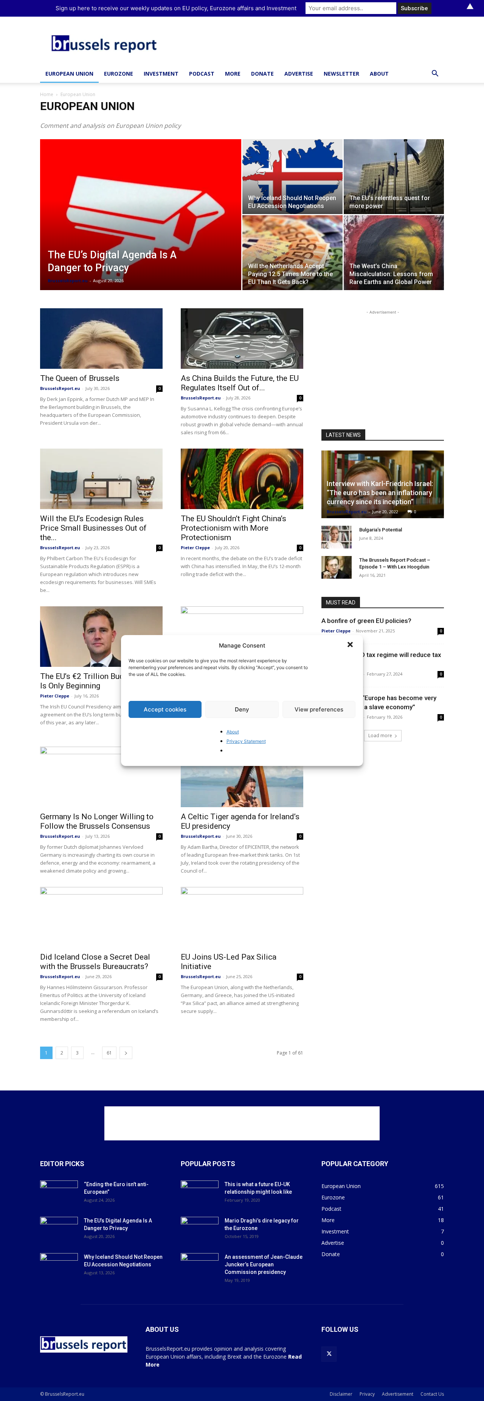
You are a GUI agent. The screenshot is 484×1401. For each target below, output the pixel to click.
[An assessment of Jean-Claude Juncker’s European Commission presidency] (200, 1266)
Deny (242, 709)
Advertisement (397, 1394)
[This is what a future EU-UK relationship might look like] (200, 1193)
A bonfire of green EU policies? (366, 620)
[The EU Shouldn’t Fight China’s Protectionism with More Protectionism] (242, 479)
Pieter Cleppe (195, 547)
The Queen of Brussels (79, 378)
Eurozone (118, 73)
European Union (69, 73)
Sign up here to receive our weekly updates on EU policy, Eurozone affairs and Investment (176, 8)
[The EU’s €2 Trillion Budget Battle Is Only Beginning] (101, 636)
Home (46, 94)
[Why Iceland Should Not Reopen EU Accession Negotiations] (292, 176)
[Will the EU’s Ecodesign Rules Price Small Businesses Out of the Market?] (101, 479)
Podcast (201, 73)
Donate (262, 73)
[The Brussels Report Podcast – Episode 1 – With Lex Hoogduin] (336, 567)
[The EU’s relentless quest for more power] (394, 176)
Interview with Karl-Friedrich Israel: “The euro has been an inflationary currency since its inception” (380, 493)
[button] (350, 645)
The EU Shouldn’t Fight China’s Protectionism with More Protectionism (233, 528)
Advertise (298, 73)
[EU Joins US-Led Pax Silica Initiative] (242, 917)
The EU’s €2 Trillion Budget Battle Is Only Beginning (99, 681)
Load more (380, 735)
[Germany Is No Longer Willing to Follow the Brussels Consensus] (101, 777)
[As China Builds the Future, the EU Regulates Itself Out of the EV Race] (242, 338)
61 (109, 1053)
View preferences (319, 709)
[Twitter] (329, 1354)
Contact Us (432, 1394)
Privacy (367, 1394)
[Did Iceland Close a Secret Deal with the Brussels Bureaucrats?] (101, 917)
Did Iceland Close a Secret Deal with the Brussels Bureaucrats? (95, 961)
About (232, 732)
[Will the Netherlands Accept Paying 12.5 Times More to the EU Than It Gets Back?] (292, 252)
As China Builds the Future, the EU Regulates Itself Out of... (240, 383)
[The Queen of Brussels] (101, 338)
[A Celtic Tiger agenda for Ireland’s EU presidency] (242, 777)
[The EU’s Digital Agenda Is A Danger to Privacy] (140, 226)
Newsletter (341, 73)
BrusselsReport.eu (68, 280)
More (232, 73)
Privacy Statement (246, 741)
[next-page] (125, 1053)
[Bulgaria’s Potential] (336, 537)
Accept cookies (165, 709)
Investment (161, 73)
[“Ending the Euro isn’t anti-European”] (59, 1193)
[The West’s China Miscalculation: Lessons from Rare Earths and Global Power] (394, 252)
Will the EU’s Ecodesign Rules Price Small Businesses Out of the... (93, 528)
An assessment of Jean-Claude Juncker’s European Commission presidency (263, 1264)
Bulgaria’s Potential (380, 530)
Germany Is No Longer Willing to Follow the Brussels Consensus (97, 821)
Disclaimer (341, 1394)
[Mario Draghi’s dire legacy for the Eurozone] (200, 1230)
